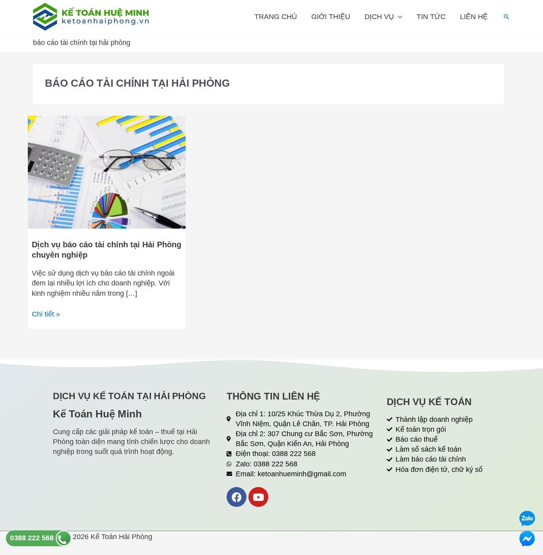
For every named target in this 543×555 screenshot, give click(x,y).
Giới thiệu (330, 17)
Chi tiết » (46, 313)
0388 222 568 (33, 538)
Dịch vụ (379, 17)
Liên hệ (474, 17)
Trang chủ (275, 17)
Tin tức (431, 17)
